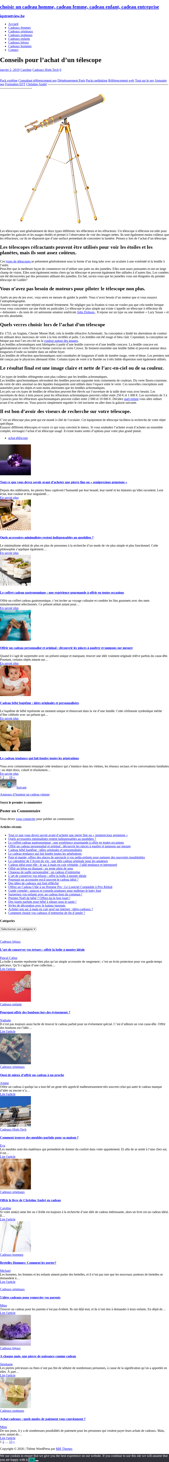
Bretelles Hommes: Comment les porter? (28, 1262)
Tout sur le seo (144, 80)
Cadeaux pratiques (20, 35)
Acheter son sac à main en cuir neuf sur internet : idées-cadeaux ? (50, 909)
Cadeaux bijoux (18, 42)
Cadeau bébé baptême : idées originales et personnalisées (39, 703)
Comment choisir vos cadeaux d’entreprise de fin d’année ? (46, 913)
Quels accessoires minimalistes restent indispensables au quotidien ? (47, 537)
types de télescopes (18, 261)
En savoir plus (9, 497)
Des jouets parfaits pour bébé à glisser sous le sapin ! (42, 901)
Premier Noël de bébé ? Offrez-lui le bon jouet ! (39, 898)
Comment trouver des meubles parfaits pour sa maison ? (39, 1137)
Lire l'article (7, 969)
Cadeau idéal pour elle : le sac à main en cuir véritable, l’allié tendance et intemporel (62, 864)
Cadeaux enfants (19, 38)
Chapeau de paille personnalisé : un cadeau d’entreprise (44, 872)
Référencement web (121, 80)
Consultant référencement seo (37, 80)
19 (10, 777)
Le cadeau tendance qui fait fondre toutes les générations (39, 758)
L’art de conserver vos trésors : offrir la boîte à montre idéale (47, 876)
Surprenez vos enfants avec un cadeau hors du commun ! (45, 894)
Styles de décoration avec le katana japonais (37, 905)
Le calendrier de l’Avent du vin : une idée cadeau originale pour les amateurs (58, 861)
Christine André (36, 84)
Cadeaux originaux (20, 31)
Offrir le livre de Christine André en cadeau (30, 1200)
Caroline (26, 70)
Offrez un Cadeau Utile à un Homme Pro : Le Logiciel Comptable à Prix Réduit (60, 887)
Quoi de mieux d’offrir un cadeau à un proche (32, 1075)
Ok (32, 1459)
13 (10, 1441)
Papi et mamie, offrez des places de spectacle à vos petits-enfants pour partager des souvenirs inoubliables (76, 857)
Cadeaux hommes (20, 46)
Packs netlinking (96, 80)
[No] (37, 1460)
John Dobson (85, 312)
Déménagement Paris (71, 80)
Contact (13, 50)
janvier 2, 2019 (10, 70)
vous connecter (25, 819)
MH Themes (64, 1448)
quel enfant (131, 399)
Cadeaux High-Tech (45, 70)
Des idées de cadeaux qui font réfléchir (33, 883)
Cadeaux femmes (19, 27)
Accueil (13, 24)
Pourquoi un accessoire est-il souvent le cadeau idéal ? (43, 879)
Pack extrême (9, 80)
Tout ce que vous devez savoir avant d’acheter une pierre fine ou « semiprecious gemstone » (63, 482)
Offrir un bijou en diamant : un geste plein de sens (40, 868)
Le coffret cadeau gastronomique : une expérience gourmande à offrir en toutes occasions (62, 592)
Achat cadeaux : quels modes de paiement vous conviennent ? (43, 1419)
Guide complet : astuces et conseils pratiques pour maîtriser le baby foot (54, 890)
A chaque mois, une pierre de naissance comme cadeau (38, 1356)
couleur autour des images (61, 340)
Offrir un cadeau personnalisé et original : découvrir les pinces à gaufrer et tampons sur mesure (66, 648)
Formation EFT (15, 84)
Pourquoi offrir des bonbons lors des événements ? (35, 1012)
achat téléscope (18, 438)
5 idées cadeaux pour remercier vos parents (30, 1297)
